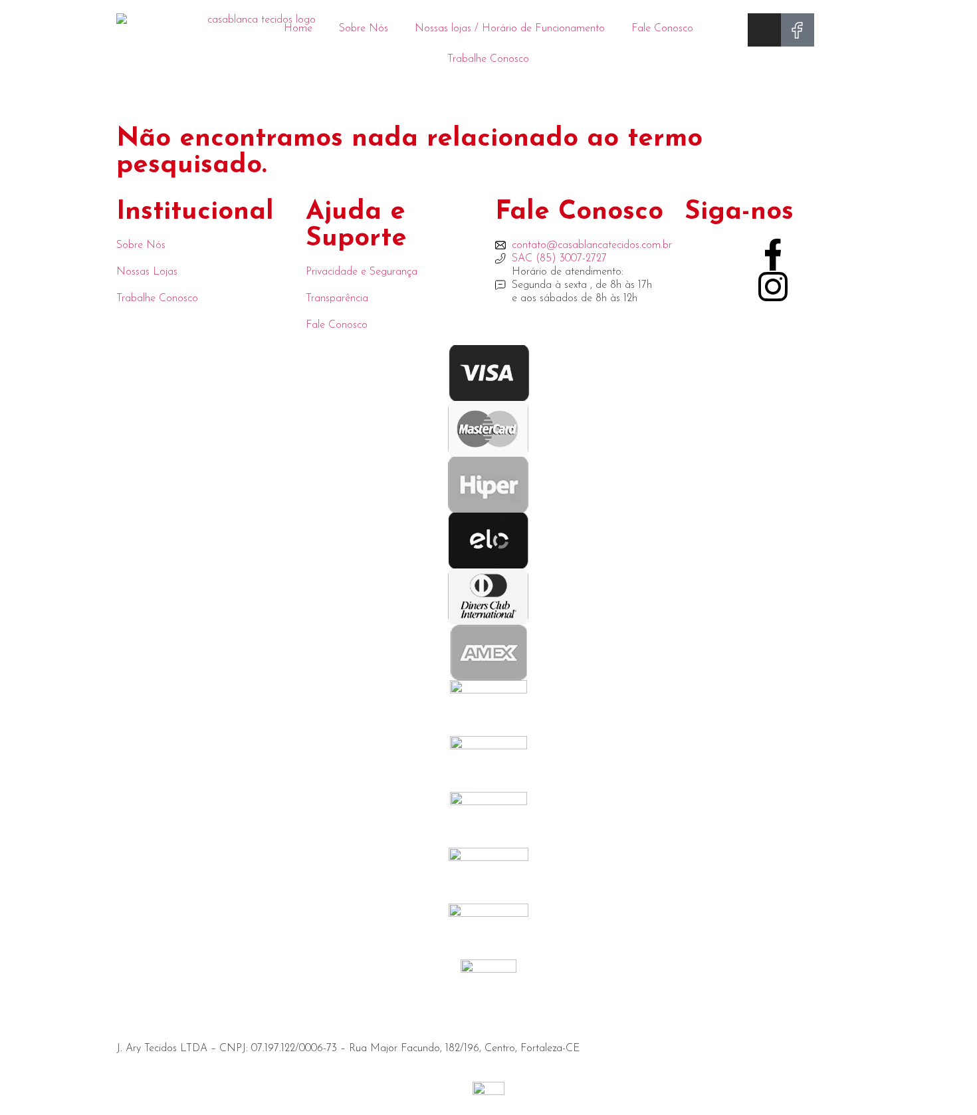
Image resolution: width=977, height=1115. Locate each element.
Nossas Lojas (146, 272)
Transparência (337, 298)
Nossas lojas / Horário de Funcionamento (510, 28)
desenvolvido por (51, 1075)
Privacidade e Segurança (361, 272)
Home (298, 28)
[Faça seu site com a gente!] (488, 1092)
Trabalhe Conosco (488, 59)
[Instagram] (764, 30)
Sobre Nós (363, 28)
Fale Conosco (662, 28)
